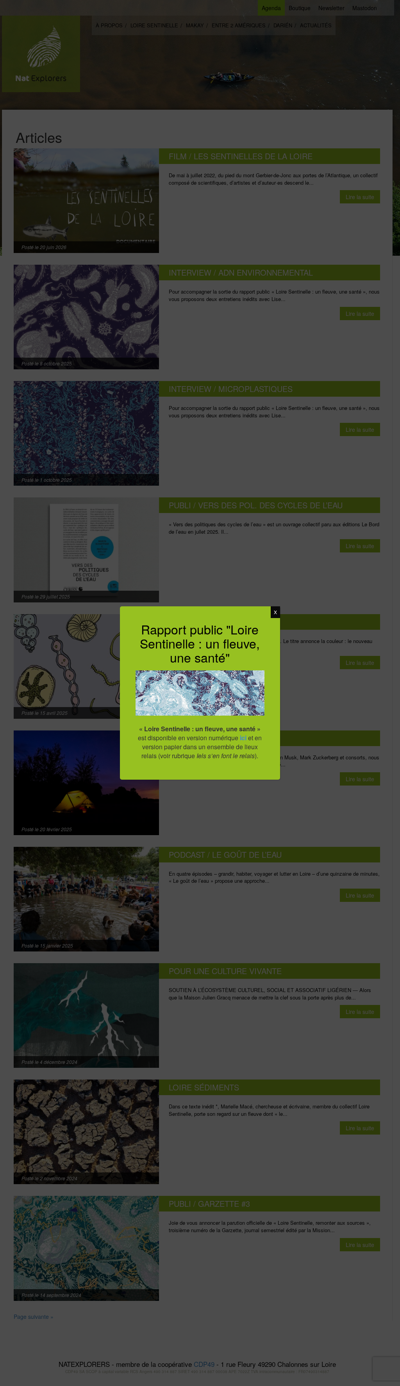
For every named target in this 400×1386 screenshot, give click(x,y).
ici (243, 737)
